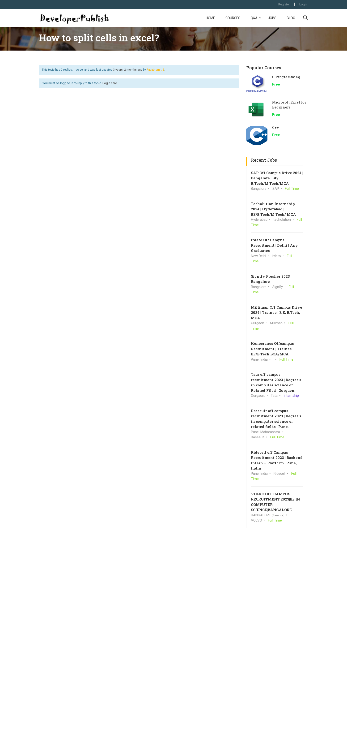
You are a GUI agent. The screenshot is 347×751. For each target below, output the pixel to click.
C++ (275, 127)
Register (284, 4)
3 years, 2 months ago (127, 69)
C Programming (286, 76)
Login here (109, 83)
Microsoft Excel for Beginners (289, 104)
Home (210, 18)
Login (303, 4)
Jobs (272, 18)
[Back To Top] (337, 742)
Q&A (254, 18)
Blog (291, 18)
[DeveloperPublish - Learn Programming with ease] (74, 18)
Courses (232, 18)
